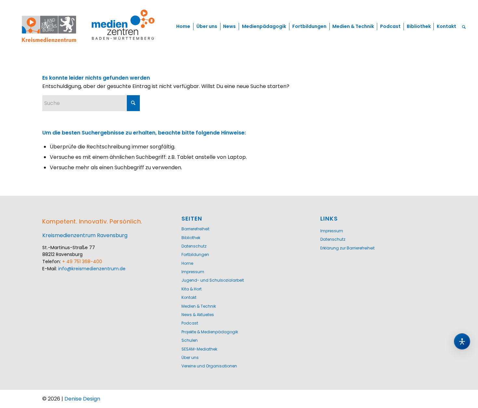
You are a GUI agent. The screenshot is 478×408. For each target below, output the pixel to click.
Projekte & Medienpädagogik (209, 332)
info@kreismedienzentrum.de (92, 268)
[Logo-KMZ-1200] (88, 26)
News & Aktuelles (197, 314)
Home (187, 263)
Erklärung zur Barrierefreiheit (347, 248)
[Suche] (464, 26)
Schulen (189, 340)
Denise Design (82, 398)
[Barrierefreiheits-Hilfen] (462, 341)
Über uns (190, 357)
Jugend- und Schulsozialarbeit (212, 280)
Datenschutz (193, 246)
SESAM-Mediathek (199, 349)
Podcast (189, 323)
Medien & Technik (198, 306)
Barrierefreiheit (195, 229)
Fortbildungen (195, 254)
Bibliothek (190, 237)
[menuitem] (183, 26)
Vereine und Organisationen (209, 366)
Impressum (192, 271)
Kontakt (188, 297)
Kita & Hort (191, 289)
